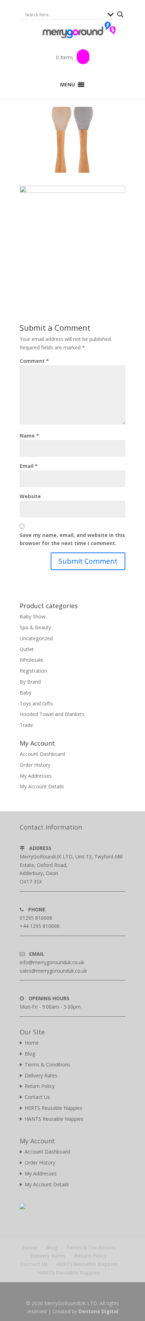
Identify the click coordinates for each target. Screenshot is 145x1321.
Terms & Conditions (47, 1064)
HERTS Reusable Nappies (53, 1108)
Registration (33, 670)
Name (29, 435)
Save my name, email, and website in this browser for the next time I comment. (72, 539)
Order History (35, 765)
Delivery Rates (41, 1075)
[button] (67, 85)
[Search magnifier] (120, 14)
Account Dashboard (42, 754)
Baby (25, 692)
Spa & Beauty (35, 627)
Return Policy (40, 1086)
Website (30, 496)
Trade (26, 725)
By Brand (30, 681)
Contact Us (37, 1097)
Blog (30, 1053)
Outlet (27, 649)
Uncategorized (36, 638)
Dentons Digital (98, 1311)
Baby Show (32, 616)
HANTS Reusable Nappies (54, 1118)
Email (29, 466)
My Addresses (36, 775)
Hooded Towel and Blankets (52, 714)
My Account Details (42, 786)
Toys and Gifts (36, 703)
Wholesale (31, 659)
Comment (34, 360)
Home (32, 1042)
